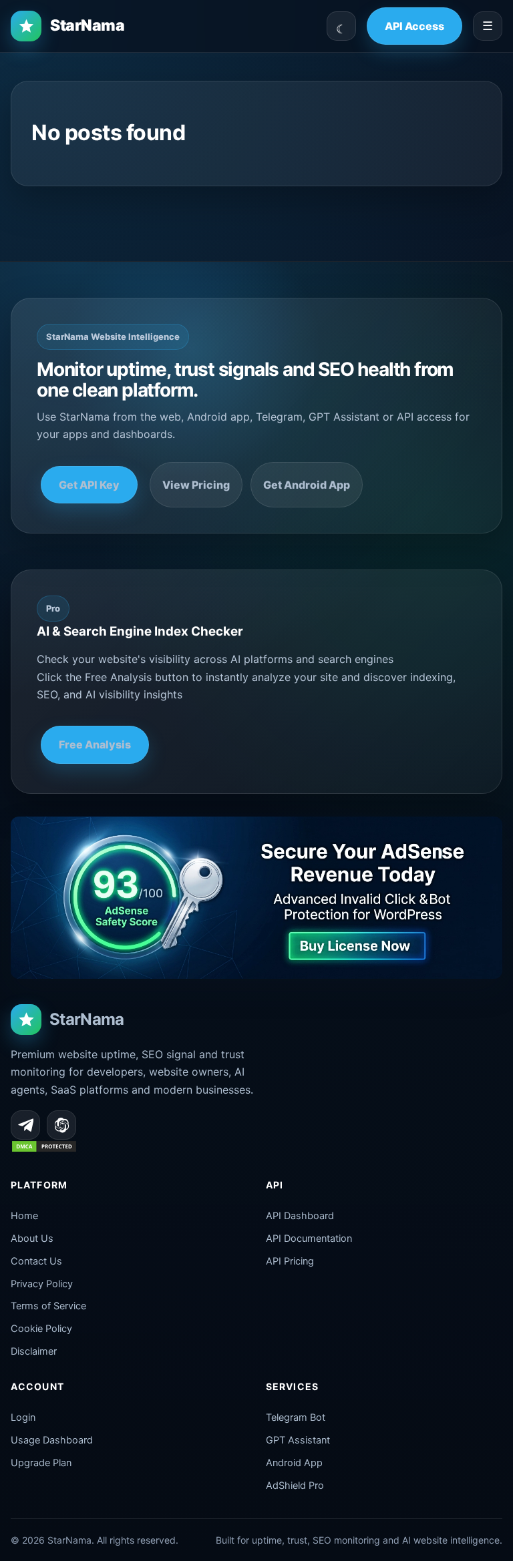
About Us (32, 1239)
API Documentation (309, 1239)
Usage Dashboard (52, 1440)
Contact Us (36, 1261)
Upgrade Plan (41, 1463)
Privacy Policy (42, 1284)
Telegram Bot (295, 1417)
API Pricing (290, 1261)
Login (23, 1417)
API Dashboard (300, 1216)
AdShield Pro (295, 1486)
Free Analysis (95, 744)
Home (24, 1216)
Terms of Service (48, 1306)
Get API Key (89, 484)
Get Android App (306, 484)
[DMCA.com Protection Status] (44, 1149)
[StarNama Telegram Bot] (25, 1125)
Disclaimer (34, 1351)
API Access (414, 26)
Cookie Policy (41, 1329)
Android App (294, 1463)
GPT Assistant (298, 1440)
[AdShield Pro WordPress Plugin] (256, 898)
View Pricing (196, 484)
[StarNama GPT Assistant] (61, 1125)
